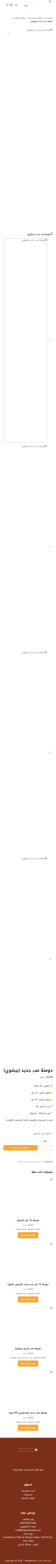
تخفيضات (28, 1494)
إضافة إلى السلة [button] (28, 1235)
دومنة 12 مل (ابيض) (28, 1220)
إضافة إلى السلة (20, 1148)
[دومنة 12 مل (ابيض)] (28, 1196)
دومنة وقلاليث (23, 1161)
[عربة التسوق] (11, 5)
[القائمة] (7, 5)
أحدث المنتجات (28, 1491)
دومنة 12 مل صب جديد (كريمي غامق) (28, 1284)
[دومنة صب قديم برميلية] (28, 1325)
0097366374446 (28, 1523)
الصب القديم (27, 1357)
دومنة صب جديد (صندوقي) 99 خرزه (28, 1413)
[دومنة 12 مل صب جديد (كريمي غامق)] (28, 1260)
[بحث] (16, 5)
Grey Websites (44, 1561)
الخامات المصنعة (36, 1161)
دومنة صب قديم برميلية (28, 1348)
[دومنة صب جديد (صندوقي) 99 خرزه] (28, 1389)
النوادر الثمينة (28, 1498)
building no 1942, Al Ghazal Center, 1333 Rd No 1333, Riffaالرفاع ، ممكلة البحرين (28, 1541)
